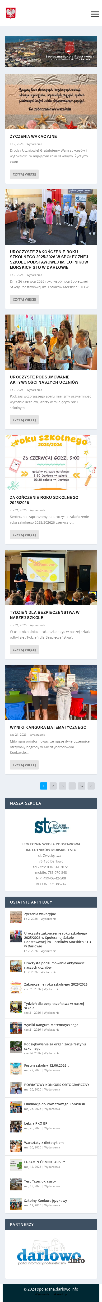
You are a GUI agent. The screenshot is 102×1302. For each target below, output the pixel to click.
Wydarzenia (34, 144)
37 (81, 786)
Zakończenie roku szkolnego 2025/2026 (56, 984)
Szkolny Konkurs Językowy (45, 1200)
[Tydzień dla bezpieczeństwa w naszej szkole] (51, 577)
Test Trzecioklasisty (40, 1181)
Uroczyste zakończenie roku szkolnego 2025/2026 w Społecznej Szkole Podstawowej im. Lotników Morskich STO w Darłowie (57, 940)
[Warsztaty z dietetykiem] (16, 1146)
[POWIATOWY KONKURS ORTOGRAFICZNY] (16, 1088)
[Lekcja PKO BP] (16, 1126)
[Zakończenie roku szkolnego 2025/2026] (51, 462)
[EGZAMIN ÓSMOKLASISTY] (16, 1165)
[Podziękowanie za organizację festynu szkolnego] (16, 1047)
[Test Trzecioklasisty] (16, 1184)
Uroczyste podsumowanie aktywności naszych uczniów (54, 965)
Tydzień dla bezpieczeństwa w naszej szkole (54, 1005)
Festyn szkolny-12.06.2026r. (46, 1065)
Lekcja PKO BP (35, 1123)
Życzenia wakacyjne (33, 136)
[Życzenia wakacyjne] (51, 101)
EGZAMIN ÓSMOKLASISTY (44, 1162)
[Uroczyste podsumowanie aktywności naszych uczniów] (51, 342)
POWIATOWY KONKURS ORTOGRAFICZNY (56, 1084)
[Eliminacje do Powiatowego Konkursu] (16, 1107)
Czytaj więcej (24, 174)
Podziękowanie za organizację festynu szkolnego (55, 1046)
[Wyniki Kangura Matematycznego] (51, 692)
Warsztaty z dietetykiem (44, 1142)
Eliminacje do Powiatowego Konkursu (54, 1104)
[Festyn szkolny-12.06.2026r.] (16, 1069)
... (72, 786)
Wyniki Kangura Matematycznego (48, 727)
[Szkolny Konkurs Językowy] (16, 1204)
